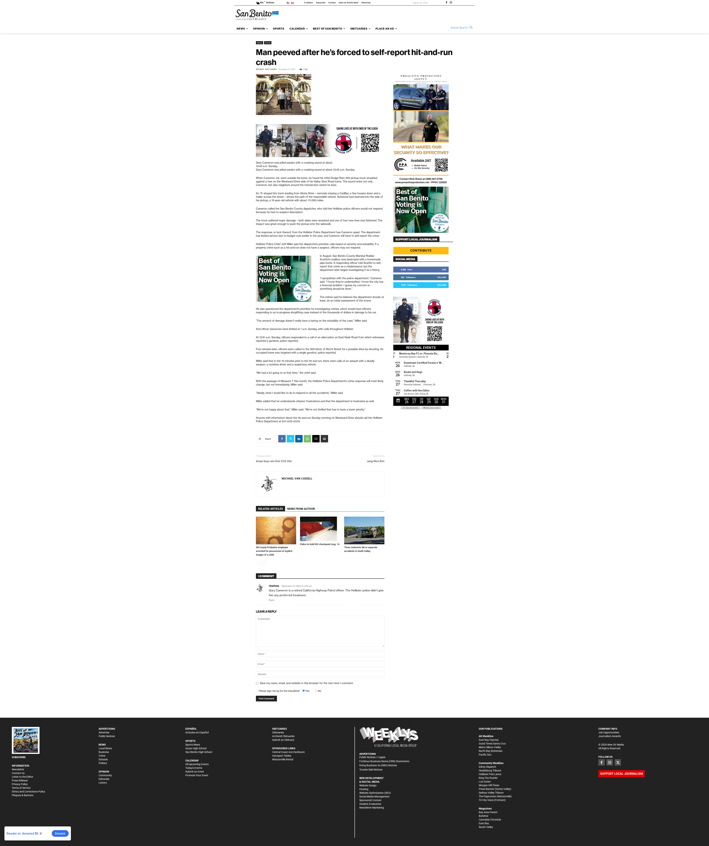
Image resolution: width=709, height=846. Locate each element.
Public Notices (107, 736)
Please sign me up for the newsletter (279, 690)
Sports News (192, 744)
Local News (105, 748)
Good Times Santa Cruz (492, 743)
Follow (441, 277)
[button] (463, 27)
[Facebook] (446, 3)
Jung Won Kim (375, 461)
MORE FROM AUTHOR (301, 509)
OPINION (104, 771)
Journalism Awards (609, 736)
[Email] (316, 438)
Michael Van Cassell (266, 69)
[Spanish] (293, 2)
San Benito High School (198, 752)
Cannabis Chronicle (490, 819)
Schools (103, 759)
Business (104, 752)
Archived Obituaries (283, 736)
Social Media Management (374, 796)
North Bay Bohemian (491, 750)
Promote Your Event (196, 775)
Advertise (104, 732)
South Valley (486, 827)
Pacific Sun (485, 754)
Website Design (368, 785)
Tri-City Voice (486, 800)
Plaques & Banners (22, 795)
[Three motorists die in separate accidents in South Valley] (364, 530)
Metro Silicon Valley (490, 747)
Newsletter (18, 769)
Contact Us (18, 773)
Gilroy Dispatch (487, 766)
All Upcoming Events (197, 764)
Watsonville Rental (282, 759)
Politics (103, 763)
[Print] (324, 438)
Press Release (20, 780)
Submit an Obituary (283, 739)
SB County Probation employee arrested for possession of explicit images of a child (274, 551)
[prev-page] (258, 562)
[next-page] (264, 562)
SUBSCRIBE (19, 757)
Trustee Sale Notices (370, 769)
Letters (103, 782)
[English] (289, 2)
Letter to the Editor (22, 776)
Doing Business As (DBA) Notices (378, 765)
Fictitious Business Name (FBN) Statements (384, 761)
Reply (271, 600)
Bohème (483, 815)
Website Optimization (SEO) (375, 792)
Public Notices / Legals (372, 757)
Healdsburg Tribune (490, 770)
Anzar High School (195, 748)
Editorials (104, 779)
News (259, 42)
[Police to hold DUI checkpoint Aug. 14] (320, 529)
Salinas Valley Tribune (491, 792)
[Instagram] (451, 3)
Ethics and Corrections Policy (28, 791)
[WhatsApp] (307, 438)
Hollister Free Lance (490, 774)
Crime (267, 42)
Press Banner (486, 788)
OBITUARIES (279, 728)
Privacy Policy (20, 784)
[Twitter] (290, 438)
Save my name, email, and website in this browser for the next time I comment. (306, 683)
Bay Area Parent (488, 812)
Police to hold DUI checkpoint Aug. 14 (319, 544)
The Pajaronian (487, 796)
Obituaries (278, 732)
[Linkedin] (299, 438)
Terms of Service (21, 787)
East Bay (484, 823)
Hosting (363, 789)
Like (444, 269)
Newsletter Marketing (371, 807)
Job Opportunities (608, 732)
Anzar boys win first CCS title (274, 461)
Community (105, 775)
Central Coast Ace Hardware (288, 752)
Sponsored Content (370, 800)
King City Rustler (488, 777)
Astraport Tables (281, 755)
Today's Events (193, 767)
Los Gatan (485, 781)
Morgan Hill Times (489, 785)
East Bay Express (489, 739)
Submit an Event (194, 771)
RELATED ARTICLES (270, 509)
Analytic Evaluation (370, 803)
